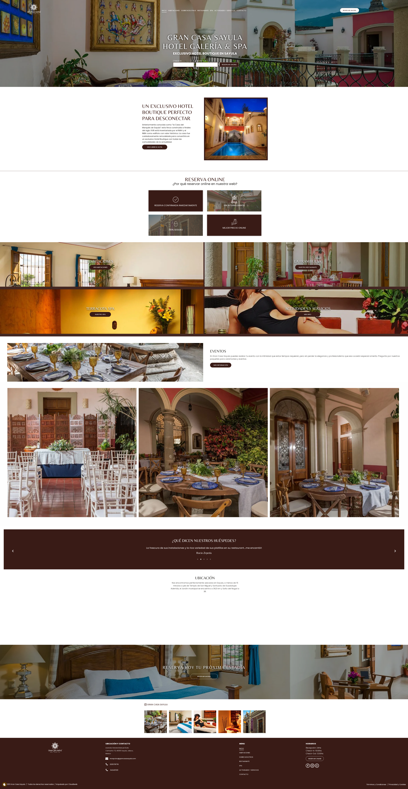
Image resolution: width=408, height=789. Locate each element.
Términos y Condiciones (376, 784)
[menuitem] (164, 10)
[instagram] (312, 766)
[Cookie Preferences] (4, 784)
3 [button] (204, 559)
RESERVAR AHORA (229, 64)
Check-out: (201, 60)
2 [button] (201, 559)
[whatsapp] (317, 766)
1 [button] (198, 559)
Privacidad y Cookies (397, 784)
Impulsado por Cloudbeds (66, 784)
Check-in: (177, 60)
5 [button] (210, 559)
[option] (204, 551)
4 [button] (207, 559)
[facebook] (308, 766)
